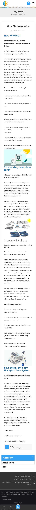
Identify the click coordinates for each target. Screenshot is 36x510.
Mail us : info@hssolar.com (22, 479)
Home (15, 14)
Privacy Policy (6, 499)
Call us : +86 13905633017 (23, 476)
